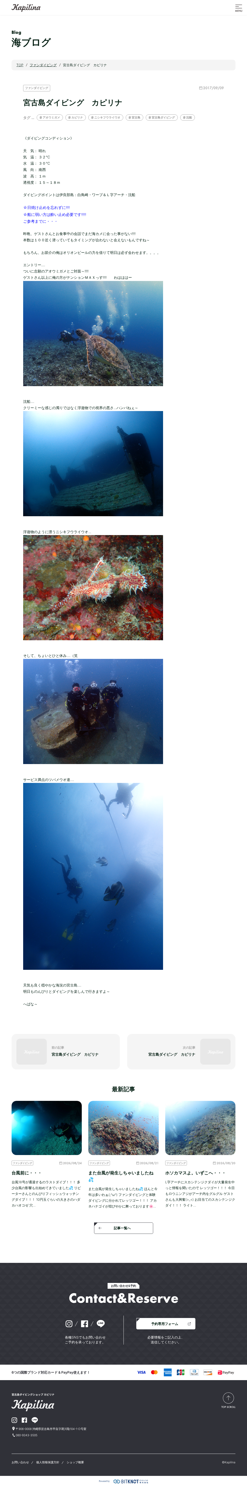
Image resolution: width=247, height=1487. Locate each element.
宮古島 (136, 117)
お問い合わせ (20, 1462)
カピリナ (77, 117)
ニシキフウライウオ (107, 117)
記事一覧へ (122, 1228)
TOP (19, 65)
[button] (238, 8)
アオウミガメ (51, 117)
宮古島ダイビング (163, 117)
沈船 (189, 117)
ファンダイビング (36, 88)
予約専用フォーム (164, 1324)
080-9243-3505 (26, 1435)
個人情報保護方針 (47, 1462)
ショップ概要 (75, 1462)
